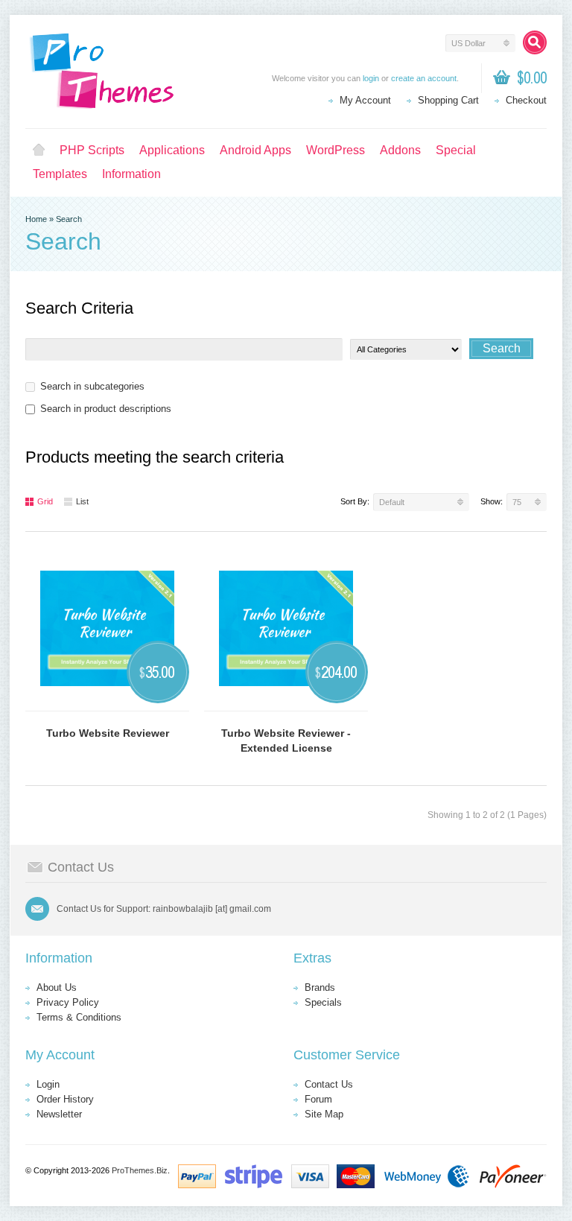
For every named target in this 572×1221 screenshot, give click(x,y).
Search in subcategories (92, 386)
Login (48, 1084)
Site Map (324, 1114)
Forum (318, 1099)
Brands (320, 987)
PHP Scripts (92, 150)
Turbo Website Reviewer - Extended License (286, 740)
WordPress (335, 150)
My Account (365, 100)
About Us (56, 987)
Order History (65, 1099)
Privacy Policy (67, 1002)
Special (456, 150)
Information (131, 174)
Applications (172, 150)
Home (38, 150)
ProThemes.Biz (140, 1170)
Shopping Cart (448, 100)
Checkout (526, 100)
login (371, 78)
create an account (424, 78)
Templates (60, 174)
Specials (323, 1002)
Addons (400, 150)
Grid (45, 501)
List (82, 501)
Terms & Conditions (78, 1017)
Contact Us (329, 1084)
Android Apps (255, 150)
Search (69, 219)
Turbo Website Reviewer (107, 733)
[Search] (535, 42)
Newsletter (59, 1114)
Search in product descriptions (105, 408)
